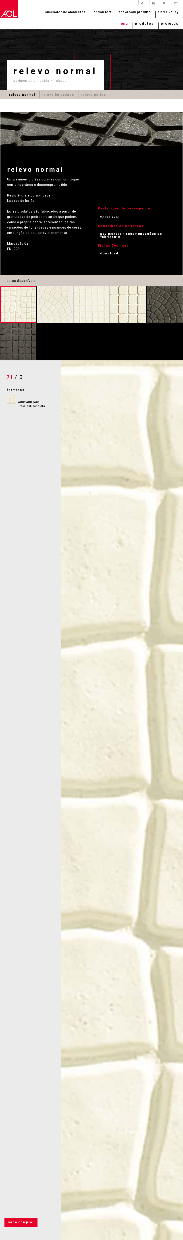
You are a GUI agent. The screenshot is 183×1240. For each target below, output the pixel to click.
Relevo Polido (93, 94)
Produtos (144, 24)
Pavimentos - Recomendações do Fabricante (131, 235)
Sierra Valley (168, 12)
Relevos (61, 80)
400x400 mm (31, 403)
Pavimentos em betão (31, 80)
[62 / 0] (55, 304)
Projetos (170, 24)
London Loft (102, 12)
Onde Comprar (21, 1222)
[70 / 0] (128, 304)
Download (109, 253)
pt (176, 3)
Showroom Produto (135, 12)
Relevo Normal (22, 94)
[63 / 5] (18, 341)
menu (122, 24)
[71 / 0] (18, 304)
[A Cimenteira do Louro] (9, 9)
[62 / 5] (165, 304)
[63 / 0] (91, 304)
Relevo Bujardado (58, 94)
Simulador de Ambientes (65, 12)
